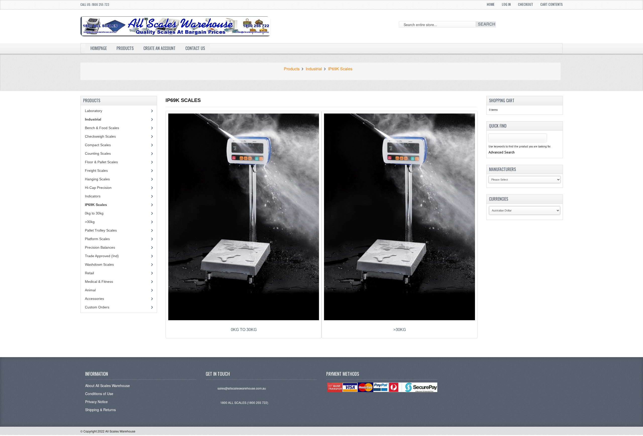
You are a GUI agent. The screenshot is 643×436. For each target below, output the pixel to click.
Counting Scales (98, 153)
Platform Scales (97, 239)
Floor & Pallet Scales (101, 162)
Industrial (314, 69)
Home (491, 4)
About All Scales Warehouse (107, 385)
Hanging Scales (97, 179)
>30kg (90, 222)
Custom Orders (97, 307)
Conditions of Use (99, 393)
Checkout (525, 4)
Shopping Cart (501, 100)
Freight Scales (96, 171)
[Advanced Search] (502, 147)
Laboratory (93, 111)
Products (125, 48)
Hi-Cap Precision (98, 188)
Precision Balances (100, 247)
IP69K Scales (340, 69)
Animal (90, 290)
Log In (506, 4)
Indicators (92, 196)
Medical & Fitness (99, 282)
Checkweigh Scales (100, 136)
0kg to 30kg (94, 213)
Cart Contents (551, 4)
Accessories (94, 299)
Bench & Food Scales (102, 128)
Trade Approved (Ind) (102, 256)
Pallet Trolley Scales (101, 230)
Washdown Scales (99, 264)
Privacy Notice (96, 401)
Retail (89, 273)
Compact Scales (98, 145)
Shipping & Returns (100, 409)
